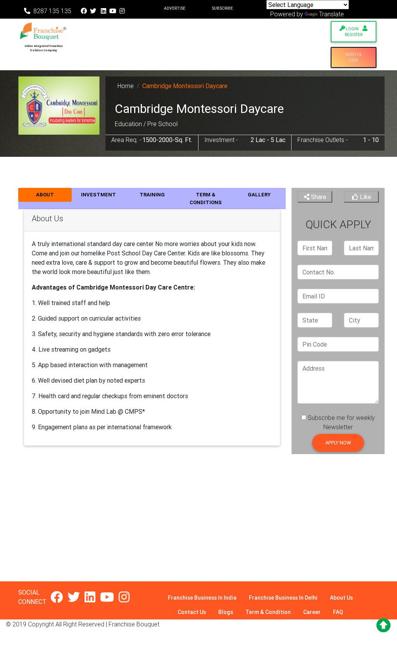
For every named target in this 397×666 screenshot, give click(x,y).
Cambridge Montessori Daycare (184, 86)
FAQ (338, 612)
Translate (331, 14)
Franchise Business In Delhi (283, 597)
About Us (341, 597)
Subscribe (222, 8)
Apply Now (338, 442)
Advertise (174, 8)
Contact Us (192, 612)
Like (364, 197)
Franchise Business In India (202, 597)
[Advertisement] (198, 527)
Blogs (225, 612)
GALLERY (259, 194)
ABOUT (45, 194)
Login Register (353, 31)
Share (317, 197)
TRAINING (152, 194)
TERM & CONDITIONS (206, 198)
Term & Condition (268, 612)
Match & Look (353, 57)
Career (312, 612)
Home (125, 86)
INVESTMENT (98, 194)
